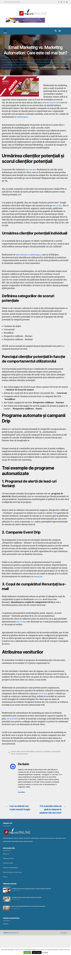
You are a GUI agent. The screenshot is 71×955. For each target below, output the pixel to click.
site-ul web (21, 622)
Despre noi (6, 854)
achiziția (38, 599)
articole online (15, 751)
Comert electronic (62, 60)
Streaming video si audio (10, 67)
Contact (5, 877)
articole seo (39, 751)
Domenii (5, 62)
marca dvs (38, 576)
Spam (65, 65)
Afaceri (18, 60)
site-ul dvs (57, 205)
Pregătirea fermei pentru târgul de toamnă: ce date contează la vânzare (31, 888)
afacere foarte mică (51, 102)
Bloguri (39, 60)
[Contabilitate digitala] (24, 20)
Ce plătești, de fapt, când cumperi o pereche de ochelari (26, 897)
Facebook (5, 924)
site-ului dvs (30, 169)
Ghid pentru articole (8, 858)
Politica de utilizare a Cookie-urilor (12, 872)
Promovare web (29, 65)
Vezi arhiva (22, 792)
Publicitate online (43, 65)
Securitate (53, 65)
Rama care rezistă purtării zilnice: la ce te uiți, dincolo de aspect (28, 906)
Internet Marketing (61, 62)
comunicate (47, 751)
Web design (24, 67)
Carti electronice (49, 60)
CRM (54, 513)
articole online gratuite (27, 751)
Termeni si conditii (8, 863)
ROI (26, 663)
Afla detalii (45, 952)
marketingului (22, 117)
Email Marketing (14, 62)
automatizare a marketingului (28, 255)
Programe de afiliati (16, 65)
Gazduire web (34, 62)
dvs (32, 522)
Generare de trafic (47, 62)
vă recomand (12, 719)
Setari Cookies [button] (36, 952)
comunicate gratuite (22, 754)
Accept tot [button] (27, 952)
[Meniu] (5, 31)
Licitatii (5, 65)
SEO (60, 65)
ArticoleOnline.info (7, 60)
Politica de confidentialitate (10, 867)
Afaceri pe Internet (28, 60)
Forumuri (25, 62)
